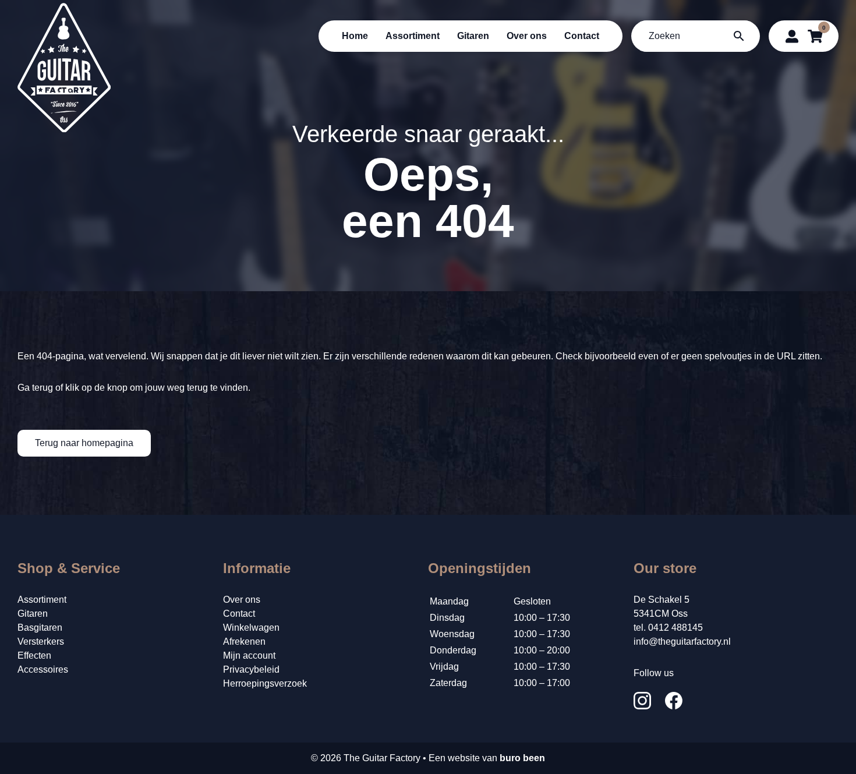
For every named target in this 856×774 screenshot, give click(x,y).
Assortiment (412, 36)
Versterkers (40, 641)
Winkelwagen (251, 627)
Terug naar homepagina (84, 443)
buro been (522, 758)
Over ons (527, 36)
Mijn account (249, 655)
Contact (581, 36)
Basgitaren (39, 627)
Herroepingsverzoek (265, 683)
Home (355, 36)
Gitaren (473, 36)
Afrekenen (244, 641)
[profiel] (792, 36)
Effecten (34, 655)
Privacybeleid (251, 669)
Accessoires (42, 669)
